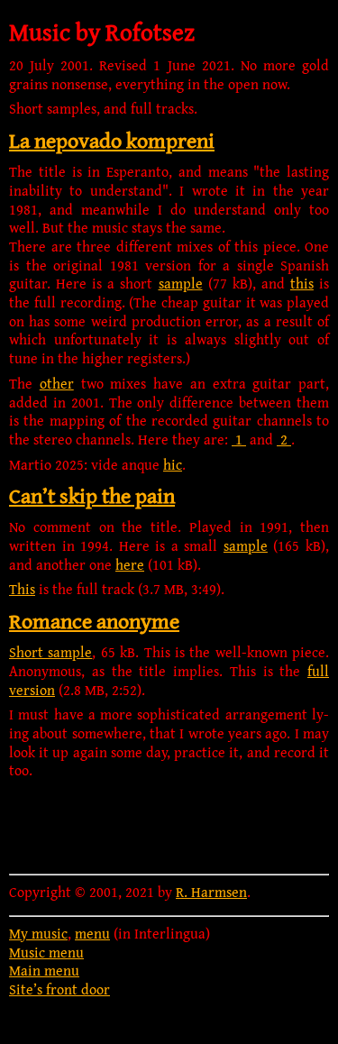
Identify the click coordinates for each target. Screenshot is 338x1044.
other (57, 383)
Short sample (50, 652)
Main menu (44, 970)
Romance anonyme (94, 620)
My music (38, 933)
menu (92, 933)
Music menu (46, 952)
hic (172, 464)
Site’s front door (59, 989)
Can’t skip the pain (92, 495)
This (22, 589)
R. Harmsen (211, 891)
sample (181, 283)
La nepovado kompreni (112, 140)
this (302, 283)
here (129, 564)
